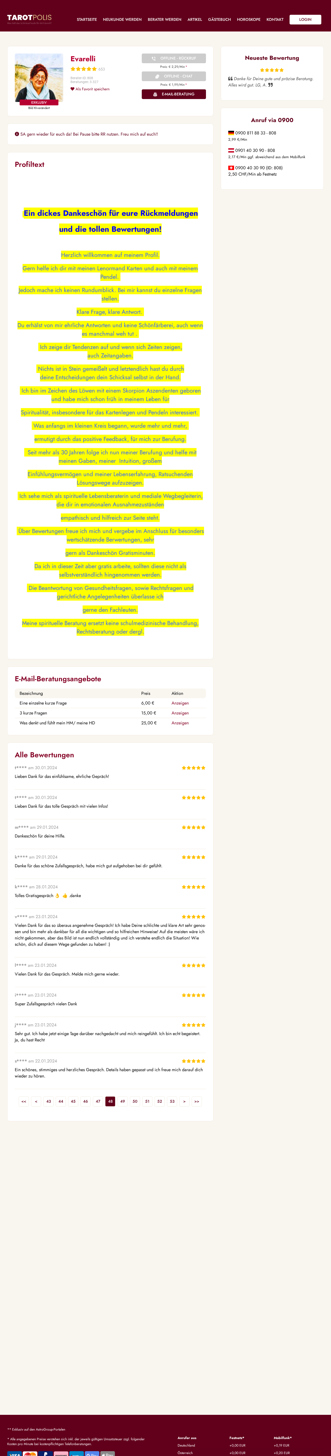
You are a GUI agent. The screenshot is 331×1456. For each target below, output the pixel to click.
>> (196, 1101)
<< (23, 1101)
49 (122, 1101)
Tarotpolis (29, 19)
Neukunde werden (122, 19)
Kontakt (275, 19)
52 (159, 1101)
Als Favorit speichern (92, 89)
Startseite (87, 19)
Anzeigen (180, 703)
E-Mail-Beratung (178, 94)
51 (147, 1101)
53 (172, 1101)
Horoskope (248, 19)
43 (48, 1101)
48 (110, 1101)
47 (98, 1101)
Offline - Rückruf (178, 58)
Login (305, 19)
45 (73, 1101)
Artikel (195, 19)
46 (85, 1101)
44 (60, 1101)
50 (135, 1101)
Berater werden (164, 19)
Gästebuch (219, 19)
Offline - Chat (178, 76)
